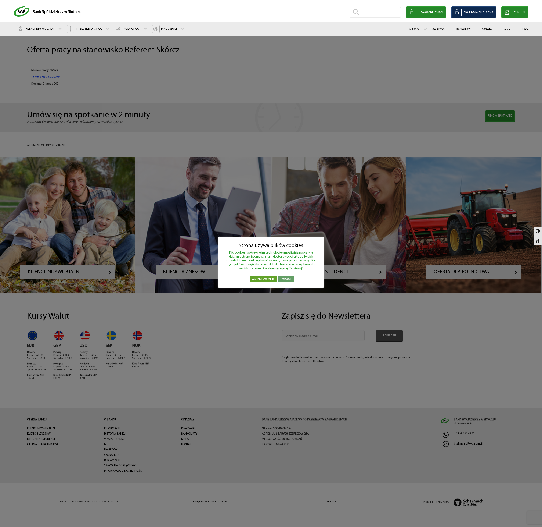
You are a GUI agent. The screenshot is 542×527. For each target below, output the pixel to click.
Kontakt (487, 29)
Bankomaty (463, 29)
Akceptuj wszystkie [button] (263, 279)
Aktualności (438, 29)
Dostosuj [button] (286, 279)
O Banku (414, 29)
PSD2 (525, 29)
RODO (507, 29)
